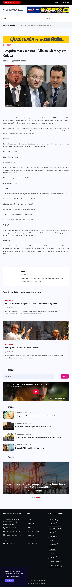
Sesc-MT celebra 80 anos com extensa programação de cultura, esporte (38, 437)
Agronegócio (54, 561)
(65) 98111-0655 (10, 528)
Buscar (65, 376)
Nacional (53, 519)
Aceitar (9, 580)
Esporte (52, 553)
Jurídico (52, 557)
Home (5, 25)
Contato (30, 539)
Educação (30, 523)
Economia (53, 540)
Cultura (52, 549)
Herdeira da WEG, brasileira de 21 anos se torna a (31, 448)
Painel (52, 532)
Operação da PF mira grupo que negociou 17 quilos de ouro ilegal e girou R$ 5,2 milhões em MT (36, 485)
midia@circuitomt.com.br (13, 535)
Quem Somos (32, 543)
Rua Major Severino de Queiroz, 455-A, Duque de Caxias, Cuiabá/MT (11, 521)
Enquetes (30, 535)
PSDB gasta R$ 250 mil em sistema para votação (23, 348)
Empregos (53, 545)
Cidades (52, 536)
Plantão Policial (55, 528)
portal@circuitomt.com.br (13, 531)
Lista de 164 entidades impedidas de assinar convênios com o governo (31, 303)
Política (12, 25)
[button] (32, 497)
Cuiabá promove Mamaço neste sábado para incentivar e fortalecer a (37, 416)
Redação (10, 307)
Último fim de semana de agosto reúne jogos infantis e (33, 426)
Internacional (55, 566)
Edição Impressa (33, 531)
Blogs (29, 527)
